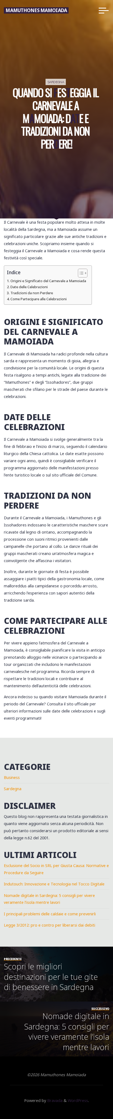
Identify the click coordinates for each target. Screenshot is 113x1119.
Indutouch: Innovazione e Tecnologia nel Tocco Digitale (54, 884)
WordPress (78, 1100)
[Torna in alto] (91, 1097)
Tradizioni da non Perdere (31, 292)
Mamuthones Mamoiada (36, 10)
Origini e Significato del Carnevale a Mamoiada (48, 280)
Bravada (54, 1100)
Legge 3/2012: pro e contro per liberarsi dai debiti (49, 925)
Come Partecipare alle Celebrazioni (38, 298)
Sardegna (55, 82)
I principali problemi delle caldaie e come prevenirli (50, 913)
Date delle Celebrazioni (29, 286)
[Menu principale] (104, 10)
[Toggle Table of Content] (80, 273)
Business (12, 777)
